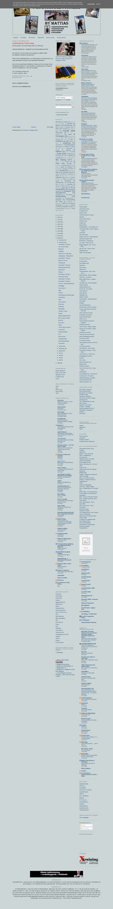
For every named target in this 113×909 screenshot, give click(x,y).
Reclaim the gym (85, 718)
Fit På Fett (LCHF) (84, 338)
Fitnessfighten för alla (84, 462)
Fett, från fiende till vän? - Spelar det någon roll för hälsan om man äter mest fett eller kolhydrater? (89, 127)
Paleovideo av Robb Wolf (85, 410)
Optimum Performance (87, 603)
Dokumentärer (59, 132)
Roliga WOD (41, 37)
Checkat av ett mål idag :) (65, 253)
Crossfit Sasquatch (86, 698)
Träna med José (60, 632)
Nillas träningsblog (60, 618)
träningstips (59, 199)
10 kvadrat (58, 594)
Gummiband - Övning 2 (64, 279)
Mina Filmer (32, 37)
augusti (61, 350)
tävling (60, 201)
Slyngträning (68, 180)
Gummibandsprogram (69, 144)
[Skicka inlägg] (30, 76)
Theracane (58, 187)
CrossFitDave (85, 565)
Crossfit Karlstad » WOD (87, 588)
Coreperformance (83, 792)
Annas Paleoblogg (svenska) (86, 336)
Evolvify (81, 358)
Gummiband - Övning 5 (64, 258)
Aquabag (62, 123)
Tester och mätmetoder (85, 485)
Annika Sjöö (59, 598)
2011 (58, 233)
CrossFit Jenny (85, 735)
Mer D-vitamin (83, 403)
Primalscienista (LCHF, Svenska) (87, 307)
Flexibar (69, 136)
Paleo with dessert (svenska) (86, 334)
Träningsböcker (83, 528)
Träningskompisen (84, 810)
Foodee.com (82, 223)
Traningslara (84, 55)
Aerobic (65, 122)
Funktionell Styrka (62, 533)
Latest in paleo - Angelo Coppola (87, 326)
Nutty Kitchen (82, 225)
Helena (57, 606)
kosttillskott (70, 154)
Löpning (71, 155)
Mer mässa (61, 322)
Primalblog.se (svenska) (85, 315)
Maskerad (60, 249)
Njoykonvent (61, 269)
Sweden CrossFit (86, 584)
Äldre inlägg (50, 127)
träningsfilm (67, 191)
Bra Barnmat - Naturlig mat (86, 240)
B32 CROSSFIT (85, 605)
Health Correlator (83, 297)
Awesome (59, 457)
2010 (58, 235)
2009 (58, 238)
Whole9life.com (83, 295)
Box (62, 127)
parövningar (58, 165)
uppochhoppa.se (62, 432)
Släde (80, 429)
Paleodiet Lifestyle (84, 366)
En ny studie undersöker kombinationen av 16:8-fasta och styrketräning (89, 142)
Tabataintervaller (62, 338)
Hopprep (67, 146)
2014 (58, 226)
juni (60, 355)
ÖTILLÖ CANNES (61, 495)
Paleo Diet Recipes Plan (85, 238)
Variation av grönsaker (85, 396)
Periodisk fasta (65, 165)
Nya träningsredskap (63, 341)
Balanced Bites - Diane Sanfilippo (88, 275)
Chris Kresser (82, 267)
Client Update (60, 515)
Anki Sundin (59, 596)
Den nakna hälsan (84, 509)
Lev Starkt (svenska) (84, 346)
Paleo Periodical (83, 285)
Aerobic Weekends (60, 370)
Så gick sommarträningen (87, 183)
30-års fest (61, 304)
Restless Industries (86, 173)
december (61, 240)
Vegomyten (82, 452)
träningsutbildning (70, 199)
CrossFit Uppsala (86, 562)
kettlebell (58, 151)
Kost (20, 77)
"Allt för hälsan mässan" (64, 327)
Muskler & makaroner (63, 570)
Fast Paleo (82, 232)
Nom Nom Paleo (83, 234)
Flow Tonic (64, 137)
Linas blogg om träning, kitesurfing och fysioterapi (64, 475)
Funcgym (71, 139)
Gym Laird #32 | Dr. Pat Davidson (89, 667)
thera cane (70, 186)
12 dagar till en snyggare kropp (87, 519)
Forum (57, 378)
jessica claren (61, 461)
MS (62, 161)
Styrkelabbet (84, 96)
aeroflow (72, 121)
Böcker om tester (62, 260)
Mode (59, 299)
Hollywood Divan (60, 608)
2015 (58, 224)
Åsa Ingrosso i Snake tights (87, 673)
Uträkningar (58, 203)
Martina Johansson (86, 83)
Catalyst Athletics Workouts (88, 622)
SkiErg (64, 179)
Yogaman (83, 725)
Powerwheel (58, 168)
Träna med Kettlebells (85, 523)
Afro (56, 123)
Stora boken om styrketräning (87, 524)
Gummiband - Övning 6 (64, 244)
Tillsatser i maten (62, 311)
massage (58, 157)
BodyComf (60, 425)
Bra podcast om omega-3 (85, 393)
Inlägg (83, 825)
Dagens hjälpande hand (64, 315)
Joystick (57, 150)
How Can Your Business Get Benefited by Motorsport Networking (64, 489)
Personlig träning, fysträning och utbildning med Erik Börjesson (89, 171)
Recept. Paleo (71, 170)
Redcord (64, 56)
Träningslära (60, 575)
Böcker (57, 128)
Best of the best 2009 (63, 318)
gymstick (60, 146)
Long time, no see (61, 540)
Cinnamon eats (83, 221)
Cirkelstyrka (65, 128)
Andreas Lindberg (86, 683)
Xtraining (81, 804)
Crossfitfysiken (85, 620)
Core (57, 131)
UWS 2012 (84, 726)
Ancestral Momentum (84, 305)
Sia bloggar (61, 286)
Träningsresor (59, 198)
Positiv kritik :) (62, 288)
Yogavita (58, 636)
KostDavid (84, 124)
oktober (61, 346)
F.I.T (58, 586)
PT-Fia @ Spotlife (62, 499)
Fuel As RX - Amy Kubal (85, 289)
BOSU (57, 127)
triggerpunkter (65, 187)
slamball (71, 179)
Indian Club (60, 148)
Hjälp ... (60, 290)
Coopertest (82, 438)
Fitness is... (84, 704)
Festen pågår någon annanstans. (65, 571)
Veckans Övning (61, 37)
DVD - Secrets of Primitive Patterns (88, 497)
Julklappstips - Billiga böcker (65, 256)
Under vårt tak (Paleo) (85, 317)
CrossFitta (84, 708)
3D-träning (58, 122)
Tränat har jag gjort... (86, 750)
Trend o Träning (61, 467)
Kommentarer (85, 828)
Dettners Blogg (61, 519)
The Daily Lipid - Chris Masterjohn (88, 283)
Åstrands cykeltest (84, 439)
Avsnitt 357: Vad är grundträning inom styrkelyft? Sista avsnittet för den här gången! (89, 99)
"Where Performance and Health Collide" (88, 665)
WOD (74, 206)
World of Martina (85, 768)
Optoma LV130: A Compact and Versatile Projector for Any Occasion (64, 449)
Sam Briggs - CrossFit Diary (89, 614)
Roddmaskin (59, 177)
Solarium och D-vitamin (85, 405)
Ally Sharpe (82, 301)
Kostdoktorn (84, 43)
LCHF (64, 155)
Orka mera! (60, 400)
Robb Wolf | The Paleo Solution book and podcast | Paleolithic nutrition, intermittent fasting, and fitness (89, 634)
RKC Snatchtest (83, 436)
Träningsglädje (61, 438)
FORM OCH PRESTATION (88, 713)
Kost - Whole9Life (84, 796)
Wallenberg (84, 742)
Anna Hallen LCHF (84, 263)
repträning (70, 174)
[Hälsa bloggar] (64, 660)
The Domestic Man (84, 209)
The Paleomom (83, 291)
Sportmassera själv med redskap (87, 469)
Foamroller (58, 139)
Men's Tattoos (84, 731)
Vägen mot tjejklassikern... (64, 538)
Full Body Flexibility (84, 526)
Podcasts (70, 167)
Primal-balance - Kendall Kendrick (88, 299)
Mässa (60, 325)
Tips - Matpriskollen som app (86, 401)
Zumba (73, 208)
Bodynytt (81, 798)
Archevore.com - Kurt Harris (86, 376)
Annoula (58, 600)
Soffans (59, 481)
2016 (58, 222)
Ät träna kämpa (59, 642)
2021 (58, 217)
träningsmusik (59, 194)
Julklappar (61, 251)
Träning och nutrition (87, 139)
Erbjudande (58, 134)
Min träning (61, 160)
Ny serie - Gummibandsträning (66, 283)
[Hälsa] (58, 660)
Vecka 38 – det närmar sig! (63, 477)
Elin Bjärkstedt (61, 418)
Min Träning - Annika (87, 748)
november (61, 242)
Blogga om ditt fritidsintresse (64, 482)
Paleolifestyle (82, 371)
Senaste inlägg (16, 127)
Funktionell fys (60, 141)
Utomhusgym (70, 201)
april (60, 360)
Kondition (72, 151)
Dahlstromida (59, 604)
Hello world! (60, 408)
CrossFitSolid (85, 569)
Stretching (69, 184)
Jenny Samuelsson (60, 610)
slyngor (57, 180)
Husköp (60, 313)
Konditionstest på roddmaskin (87, 441)
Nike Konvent (61, 336)
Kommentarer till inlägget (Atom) (29, 130)
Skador (59, 179)
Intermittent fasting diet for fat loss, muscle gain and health (65, 513)
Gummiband (59, 144)
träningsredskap (61, 196)
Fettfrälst (81, 450)
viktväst (73, 205)
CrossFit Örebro (85, 580)
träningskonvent (61, 193)
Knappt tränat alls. (85, 684)
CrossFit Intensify (86, 577)
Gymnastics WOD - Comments (89, 599)
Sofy (57, 626)
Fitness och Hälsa (62, 577)
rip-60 (72, 175)
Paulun (57, 624)
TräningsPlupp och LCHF (62, 634)
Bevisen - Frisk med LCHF (86, 453)
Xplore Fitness (60, 208)
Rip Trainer (65, 175)
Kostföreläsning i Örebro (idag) (23, 43)
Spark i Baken (61, 505)
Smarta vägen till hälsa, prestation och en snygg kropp (88, 156)
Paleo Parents (83, 293)
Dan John (84, 651)
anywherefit (84, 703)
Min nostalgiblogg (83, 817)
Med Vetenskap (60, 616)
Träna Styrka (84, 69)
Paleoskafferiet (83, 207)
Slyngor (81, 425)
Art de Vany (82, 360)
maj (60, 357)
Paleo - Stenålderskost (85, 455)
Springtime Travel (60, 374)
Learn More (91, 4)
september (62, 348)
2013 (58, 228)
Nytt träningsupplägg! (86, 709)
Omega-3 (81, 411)
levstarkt (83, 771)
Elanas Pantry (83, 213)
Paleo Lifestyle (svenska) (85, 313)
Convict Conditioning (84, 514)
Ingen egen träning (63, 276)
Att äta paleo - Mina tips (85, 389)
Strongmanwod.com (86, 595)
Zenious (58, 638)
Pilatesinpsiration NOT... (64, 267)
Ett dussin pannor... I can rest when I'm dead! (65, 445)
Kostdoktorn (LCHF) (84, 324)
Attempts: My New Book (87, 653)
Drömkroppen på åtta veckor (86, 448)
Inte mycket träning (63, 246)
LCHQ (81, 483)
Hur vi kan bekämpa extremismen (89, 158)
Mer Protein (82, 413)
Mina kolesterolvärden (85, 391)
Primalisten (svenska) (85, 332)
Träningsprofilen (83, 806)
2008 (58, 363)
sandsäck (72, 177)
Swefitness (58, 628)
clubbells (72, 128)
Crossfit (66, 131)
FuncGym (58, 58)
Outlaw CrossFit (85, 573)
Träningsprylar (69, 194)
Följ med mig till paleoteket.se (88, 113)
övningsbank (59, 210)
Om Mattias (23, 37)
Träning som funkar (84, 510)
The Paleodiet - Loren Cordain (87, 348)
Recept (62, 170)
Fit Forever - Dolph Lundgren (86, 486)
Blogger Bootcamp (60, 602)
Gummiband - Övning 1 (64, 281)
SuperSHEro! (84, 671)
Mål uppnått (61, 309)
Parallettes (69, 163)
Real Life (60, 320)
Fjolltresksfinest (85, 730)
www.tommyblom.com (87, 688)
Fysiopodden (82, 788)
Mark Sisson (82, 269)
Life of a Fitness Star (61, 612)
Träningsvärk (61, 262)
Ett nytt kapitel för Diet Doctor (88, 44)
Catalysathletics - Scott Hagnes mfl (88, 227)
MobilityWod (84, 754)
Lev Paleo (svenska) (84, 340)
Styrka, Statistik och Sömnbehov (89, 699)
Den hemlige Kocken (84, 521)
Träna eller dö (59, 630)
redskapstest (66, 172)
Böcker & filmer (50, 37)
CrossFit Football (86, 591)
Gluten (57, 143)
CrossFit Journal (85, 676)
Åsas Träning (61, 494)
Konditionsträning (62, 332)
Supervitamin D (83, 481)
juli (60, 353)
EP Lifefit (70, 132)
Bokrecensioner (68, 125)
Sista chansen (62, 302)
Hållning (73, 146)
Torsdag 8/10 (60, 535)
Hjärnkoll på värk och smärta (86, 459)
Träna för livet (83, 467)
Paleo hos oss (83, 319)
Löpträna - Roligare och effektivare (88, 474)
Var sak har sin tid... (86, 714)
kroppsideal (58, 155)
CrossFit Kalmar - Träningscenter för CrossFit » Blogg (89, 774)
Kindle (67, 151)
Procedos (65, 168)
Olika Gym (69, 161)
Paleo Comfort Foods (84, 219)
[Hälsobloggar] (59, 652)
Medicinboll (82, 427)
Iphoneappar (69, 148)
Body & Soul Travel (61, 372)
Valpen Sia (65, 203)
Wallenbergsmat (83, 250)
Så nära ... (61, 292)
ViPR (59, 206)
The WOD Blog (85, 611)
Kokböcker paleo (83, 394)
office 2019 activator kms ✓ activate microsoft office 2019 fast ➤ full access (89, 647)
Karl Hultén (84, 111)
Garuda (71, 141)
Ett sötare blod (85, 197)
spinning (62, 184)
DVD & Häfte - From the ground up (88, 491)
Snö (59, 334)
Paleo (57, 163)
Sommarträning (59, 182)
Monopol (60, 272)
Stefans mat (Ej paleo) (85, 252)
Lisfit (57, 614)
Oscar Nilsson (59, 622)
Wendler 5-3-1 (66, 206)
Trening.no (82, 785)
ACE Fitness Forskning (85, 790)
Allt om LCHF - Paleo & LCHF (87, 248)
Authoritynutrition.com (85, 287)
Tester (63, 186)
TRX (60, 56)
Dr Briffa (81, 303)
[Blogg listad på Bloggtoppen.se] (64, 666)
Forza (65, 139)
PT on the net (82, 800)
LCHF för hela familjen (85, 460)
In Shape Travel (60, 376)
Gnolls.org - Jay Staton (85, 277)
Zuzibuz (58, 640)
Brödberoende (83, 472)
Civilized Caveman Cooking (86, 215)
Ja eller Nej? (61, 329)
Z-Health (68, 208)
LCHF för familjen (83, 476)
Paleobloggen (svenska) (85, 356)
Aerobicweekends (83, 808)
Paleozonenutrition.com (85, 362)
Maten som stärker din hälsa (86, 478)
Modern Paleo (83, 364)
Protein (71, 168)
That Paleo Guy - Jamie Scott (87, 354)
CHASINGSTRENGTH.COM (88, 643)
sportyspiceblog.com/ (63, 486)
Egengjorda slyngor (60, 60)
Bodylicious (82, 471)
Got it (98, 4)
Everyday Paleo (83, 211)
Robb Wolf (82, 265)
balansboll (69, 123)
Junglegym (70, 56)
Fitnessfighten (60, 136)
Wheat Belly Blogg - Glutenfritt (87, 378)
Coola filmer (61, 343)
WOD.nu (81, 794)
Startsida (15, 37)
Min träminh (71, 157)
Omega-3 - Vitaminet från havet (87, 479)
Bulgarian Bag (69, 127)
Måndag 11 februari (62, 566)
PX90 (57, 170)
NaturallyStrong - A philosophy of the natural (64, 559)
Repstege (67, 58)
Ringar (63, 58)
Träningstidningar (69, 198)
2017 (58, 219)
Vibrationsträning (65, 205)
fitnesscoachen (61, 407)
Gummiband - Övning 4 (64, 265)
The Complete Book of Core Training (88, 512)
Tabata (57, 186)
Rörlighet (67, 177)
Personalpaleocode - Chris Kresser (88, 374)
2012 (58, 231)
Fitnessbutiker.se (83, 802)
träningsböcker (60, 189)
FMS (71, 137)
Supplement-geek (83, 784)
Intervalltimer (61, 297)
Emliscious (60, 580)
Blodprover (58, 125)
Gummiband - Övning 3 (64, 274)
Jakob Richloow (85, 194)
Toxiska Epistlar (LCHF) (85, 380)
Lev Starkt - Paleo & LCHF (86, 242)
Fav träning (68, 134)
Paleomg (81, 217)
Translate (68, 99)
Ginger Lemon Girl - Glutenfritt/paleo (88, 236)
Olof (57, 620)
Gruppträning (67, 143)
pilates (62, 167)
